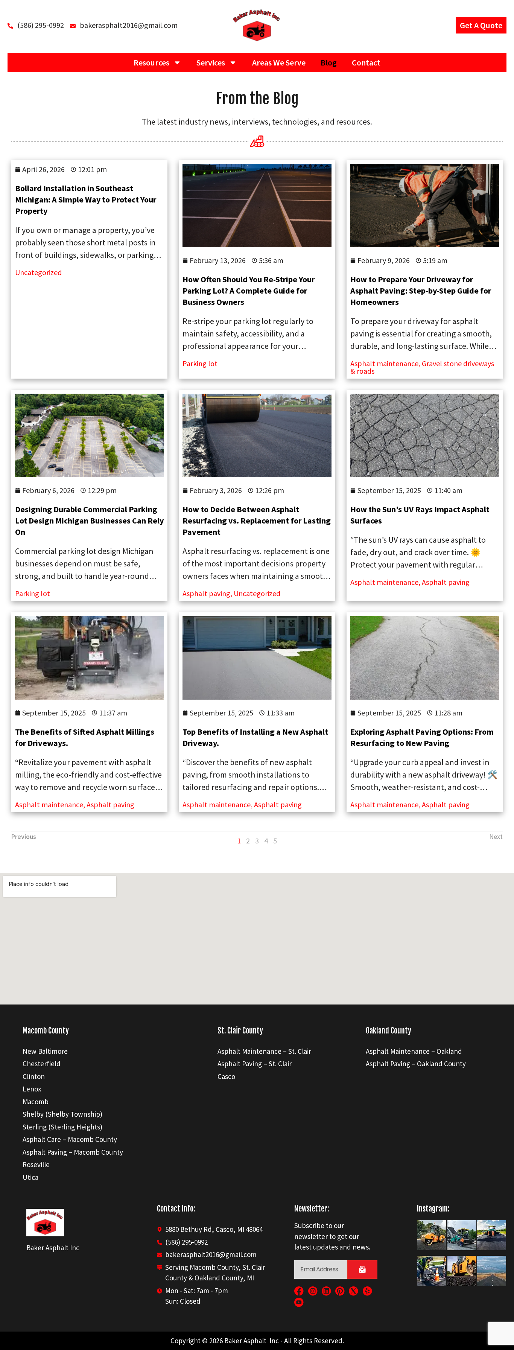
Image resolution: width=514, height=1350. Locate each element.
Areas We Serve (279, 62)
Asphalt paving (206, 593)
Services (210, 62)
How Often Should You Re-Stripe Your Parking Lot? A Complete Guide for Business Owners (248, 290)
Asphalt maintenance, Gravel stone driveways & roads (422, 367)
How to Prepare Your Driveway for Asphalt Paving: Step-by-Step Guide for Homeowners (420, 290)
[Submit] (362, 1269)
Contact (366, 62)
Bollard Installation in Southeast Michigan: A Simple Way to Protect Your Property (85, 199)
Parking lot (199, 363)
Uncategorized (38, 272)
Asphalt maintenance (384, 582)
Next (496, 836)
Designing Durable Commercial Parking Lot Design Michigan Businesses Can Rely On (89, 520)
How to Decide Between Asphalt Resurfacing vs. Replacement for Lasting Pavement (256, 520)
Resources (151, 62)
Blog (329, 62)
